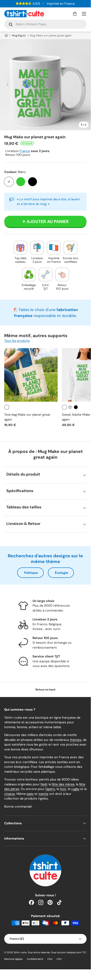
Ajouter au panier (48, 221)
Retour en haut (45, 689)
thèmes (75, 740)
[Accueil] (6, 35)
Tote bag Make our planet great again (27, 417)
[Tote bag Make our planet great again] (31, 375)
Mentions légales (13, 958)
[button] (74, 13)
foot (63, 789)
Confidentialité (35, 958)
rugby (75, 789)
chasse (9, 794)
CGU (49, 958)
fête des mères (63, 784)
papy (30, 794)
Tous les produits (17, 341)
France (25, 151)
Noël (44, 784)
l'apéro (50, 789)
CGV (59, 958)
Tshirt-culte (20, 952)
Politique (31, 573)
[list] (45, 84)
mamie (43, 794)
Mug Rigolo (19, 35)
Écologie (61, 573)
